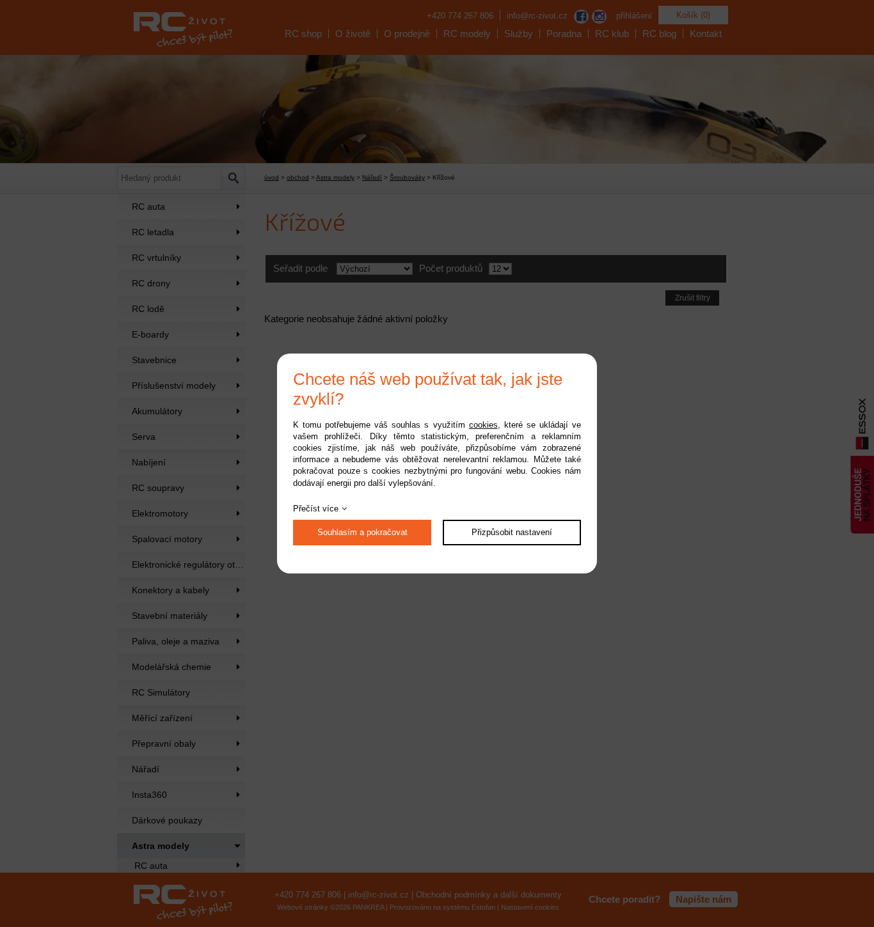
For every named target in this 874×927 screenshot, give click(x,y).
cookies (483, 425)
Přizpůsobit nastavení (512, 532)
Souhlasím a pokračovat (362, 532)
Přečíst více (315, 508)
